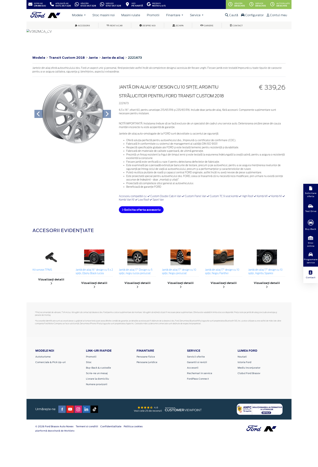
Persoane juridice (147, 362)
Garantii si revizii (197, 362)
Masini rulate (130, 15)
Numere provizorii (96, 384)
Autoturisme (43, 356)
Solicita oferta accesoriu (142, 210)
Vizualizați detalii (51, 279)
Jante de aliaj (113, 57)
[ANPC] (260, 409)
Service (195, 15)
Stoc (89, 362)
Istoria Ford (244, 362)
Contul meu (278, 15)
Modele (77, 15)
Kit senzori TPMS (42, 270)
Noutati (242, 356)
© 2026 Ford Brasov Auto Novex (54, 426)
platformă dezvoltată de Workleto (55, 430)
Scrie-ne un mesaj (97, 373)
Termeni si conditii (87, 426)
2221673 (135, 57)
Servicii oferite (196, 356)
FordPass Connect (198, 379)
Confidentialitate (110, 426)
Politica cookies (133, 426)
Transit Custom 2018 (67, 57)
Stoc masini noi (103, 15)
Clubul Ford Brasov (249, 373)
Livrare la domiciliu (97, 379)
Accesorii (192, 367)
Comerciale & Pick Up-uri (50, 362)
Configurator (254, 15)
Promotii (153, 15)
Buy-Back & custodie (98, 367)
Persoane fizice (146, 356)
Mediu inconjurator (249, 367)
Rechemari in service (199, 373)
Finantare (173, 15)
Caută (233, 15)
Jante (94, 57)
